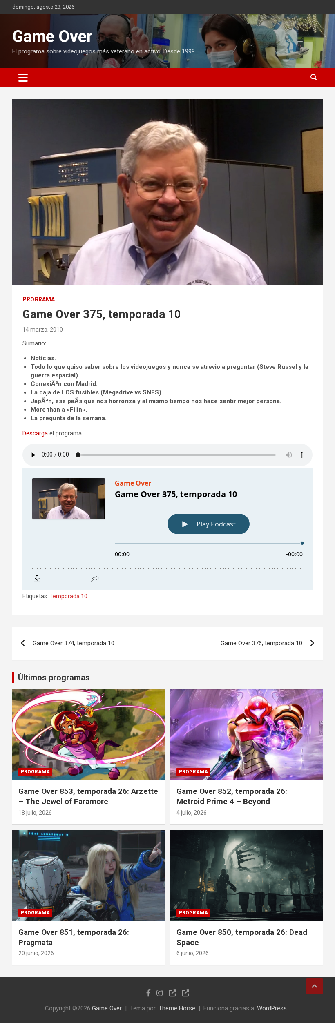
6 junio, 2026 (192, 953)
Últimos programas (54, 677)
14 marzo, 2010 (42, 329)
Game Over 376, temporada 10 (261, 643)
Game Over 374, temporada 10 (73, 643)
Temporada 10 (68, 596)
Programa (38, 299)
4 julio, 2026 (191, 812)
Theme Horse (177, 1008)
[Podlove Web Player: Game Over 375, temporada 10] (167, 529)
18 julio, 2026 (35, 812)
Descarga (35, 433)
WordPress (272, 1008)
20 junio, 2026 (36, 953)
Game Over (52, 36)
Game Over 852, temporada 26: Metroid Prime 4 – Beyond (231, 796)
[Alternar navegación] (23, 77)
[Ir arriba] (314, 986)
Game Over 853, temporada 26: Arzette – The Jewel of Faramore (88, 796)
